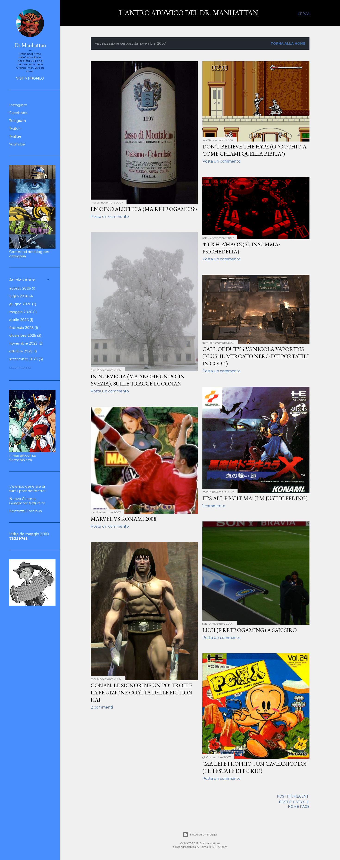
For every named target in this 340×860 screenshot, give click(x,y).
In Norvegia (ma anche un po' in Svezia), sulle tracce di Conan (138, 380)
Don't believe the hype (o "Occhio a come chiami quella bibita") (254, 150)
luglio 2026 (21, 296)
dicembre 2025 (24, 335)
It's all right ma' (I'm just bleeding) (255, 498)
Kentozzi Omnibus (25, 511)
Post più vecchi (294, 802)
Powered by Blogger (203, 834)
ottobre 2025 (22, 351)
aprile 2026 (20, 319)
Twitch (15, 128)
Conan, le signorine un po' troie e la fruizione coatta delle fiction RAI (141, 692)
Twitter (15, 136)
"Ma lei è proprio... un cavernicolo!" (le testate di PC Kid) (255, 767)
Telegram (17, 120)
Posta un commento (110, 216)
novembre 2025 (25, 343)
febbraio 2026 (23, 327)
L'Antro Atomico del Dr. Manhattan (188, 12)
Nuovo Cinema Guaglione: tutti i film (27, 500)
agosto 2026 (21, 288)
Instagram (18, 105)
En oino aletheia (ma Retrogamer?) (144, 209)
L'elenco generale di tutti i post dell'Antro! (27, 488)
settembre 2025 (25, 359)
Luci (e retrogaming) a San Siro (249, 630)
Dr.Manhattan (30, 45)
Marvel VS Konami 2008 (123, 518)
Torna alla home (288, 43)
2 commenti (102, 707)
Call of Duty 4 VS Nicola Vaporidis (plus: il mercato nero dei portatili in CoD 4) (255, 356)
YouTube (17, 144)
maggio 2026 (22, 312)
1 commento (213, 506)
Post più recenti (293, 796)
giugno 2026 (22, 304)
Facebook (18, 113)
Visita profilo (30, 78)
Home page (298, 807)
